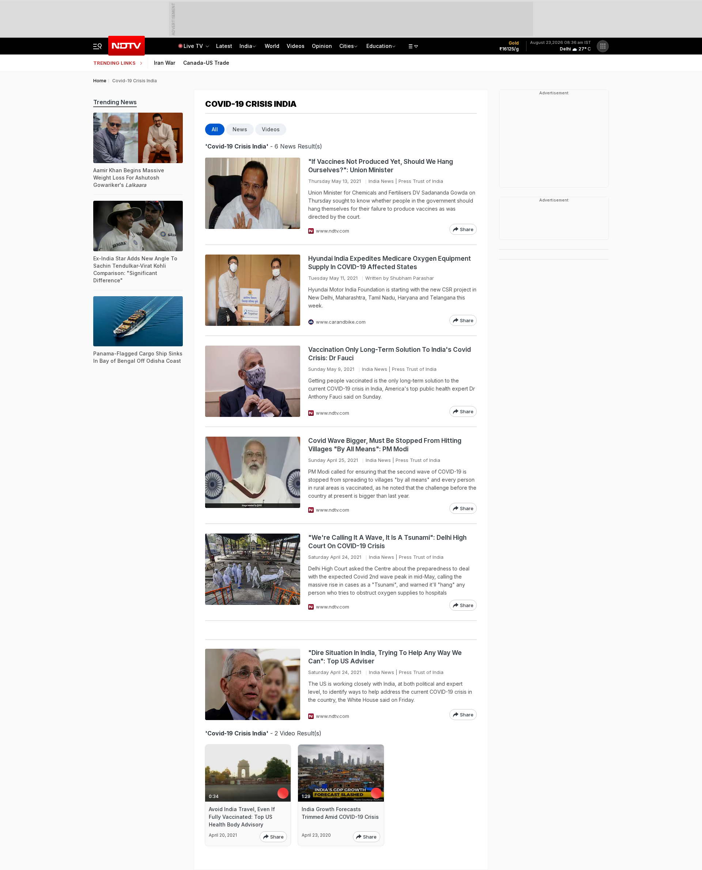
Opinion (322, 46)
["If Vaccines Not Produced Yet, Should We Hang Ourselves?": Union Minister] (252, 196)
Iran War (164, 63)
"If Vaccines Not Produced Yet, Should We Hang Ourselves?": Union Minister (380, 166)
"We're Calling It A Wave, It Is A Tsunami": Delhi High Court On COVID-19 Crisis (387, 542)
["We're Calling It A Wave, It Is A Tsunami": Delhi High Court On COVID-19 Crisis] (252, 572)
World (272, 46)
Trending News (115, 102)
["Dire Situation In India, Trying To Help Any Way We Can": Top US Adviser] (252, 684)
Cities (346, 46)
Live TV (194, 46)
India (245, 46)
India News (381, 181)
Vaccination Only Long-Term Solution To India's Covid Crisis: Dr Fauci (389, 354)
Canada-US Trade (206, 63)
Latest (224, 46)
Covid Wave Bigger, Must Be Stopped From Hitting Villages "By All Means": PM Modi (384, 445)
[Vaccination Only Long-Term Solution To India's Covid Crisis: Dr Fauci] (252, 381)
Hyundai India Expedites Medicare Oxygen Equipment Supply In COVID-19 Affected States (389, 263)
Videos (296, 46)
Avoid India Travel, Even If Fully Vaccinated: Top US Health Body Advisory (242, 817)
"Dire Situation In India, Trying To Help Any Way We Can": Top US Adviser (385, 657)
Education (379, 46)
